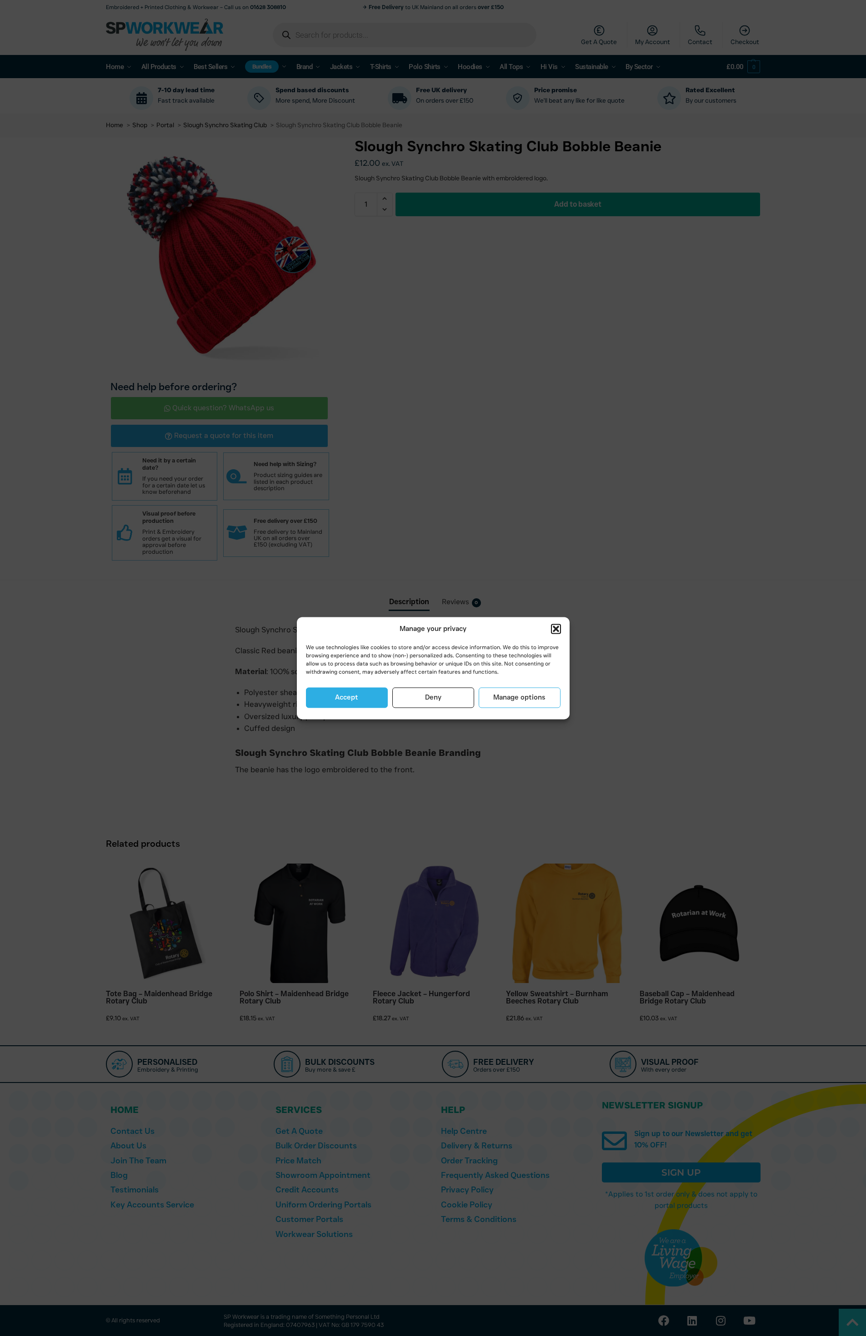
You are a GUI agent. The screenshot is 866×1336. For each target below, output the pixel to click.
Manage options (519, 698)
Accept (346, 698)
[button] (556, 629)
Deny (433, 698)
